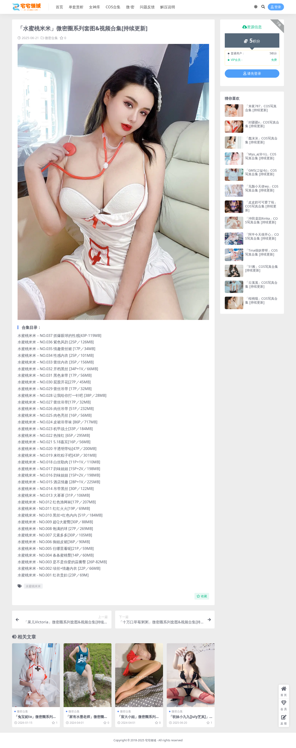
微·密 (130, 6)
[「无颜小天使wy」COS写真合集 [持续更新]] (234, 191)
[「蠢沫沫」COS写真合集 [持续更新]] (234, 142)
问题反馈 (147, 6)
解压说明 (167, 6)
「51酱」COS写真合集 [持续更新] (261, 268)
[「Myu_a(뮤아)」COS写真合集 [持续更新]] (234, 158)
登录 (277, 7)
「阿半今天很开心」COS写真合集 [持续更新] (262, 236)
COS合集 (113, 6)
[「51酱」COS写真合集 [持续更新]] (234, 271)
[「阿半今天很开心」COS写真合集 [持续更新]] (234, 239)
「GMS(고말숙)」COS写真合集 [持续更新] (261, 172)
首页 (59, 6)
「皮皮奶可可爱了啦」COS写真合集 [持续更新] (261, 206)
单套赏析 (76, 6)
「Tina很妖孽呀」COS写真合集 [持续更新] (261, 252)
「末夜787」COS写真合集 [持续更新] (261, 108)
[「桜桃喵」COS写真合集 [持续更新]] (234, 303)
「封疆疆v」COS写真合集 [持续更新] (262, 124)
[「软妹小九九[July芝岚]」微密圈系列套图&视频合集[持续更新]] (191, 675)
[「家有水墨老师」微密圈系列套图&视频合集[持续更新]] (87, 675)
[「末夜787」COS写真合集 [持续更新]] (234, 110)
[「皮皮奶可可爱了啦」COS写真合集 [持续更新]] (234, 206)
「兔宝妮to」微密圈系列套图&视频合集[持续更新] (35, 718)
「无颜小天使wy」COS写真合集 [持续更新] (261, 188)
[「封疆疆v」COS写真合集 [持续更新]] (234, 126)
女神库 (94, 6)
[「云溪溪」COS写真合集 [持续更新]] (234, 287)
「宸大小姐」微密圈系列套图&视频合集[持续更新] (138, 718)
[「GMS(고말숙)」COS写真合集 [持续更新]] (234, 175)
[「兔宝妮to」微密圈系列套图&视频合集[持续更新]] (36, 675)
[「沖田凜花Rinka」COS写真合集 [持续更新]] (234, 223)
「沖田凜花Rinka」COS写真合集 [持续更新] (261, 220)
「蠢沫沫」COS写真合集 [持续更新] (261, 140)
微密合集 (51, 38)
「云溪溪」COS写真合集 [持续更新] (261, 284)
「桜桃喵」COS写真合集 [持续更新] (261, 300)
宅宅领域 (150, 740)
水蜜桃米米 (33, 586)
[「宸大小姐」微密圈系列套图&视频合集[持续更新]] (139, 675)
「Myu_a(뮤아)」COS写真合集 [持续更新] (260, 156)
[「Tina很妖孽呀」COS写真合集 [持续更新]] (234, 255)
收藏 (204, 596)
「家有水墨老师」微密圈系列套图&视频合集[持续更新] (87, 718)
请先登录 (254, 73)
